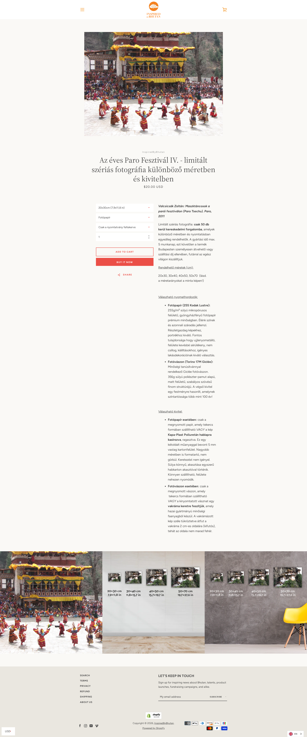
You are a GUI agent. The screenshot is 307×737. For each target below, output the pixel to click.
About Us (86, 702)
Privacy (85, 686)
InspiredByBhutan (164, 723)
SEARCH (85, 675)
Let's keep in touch (176, 676)
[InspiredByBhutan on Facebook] (80, 725)
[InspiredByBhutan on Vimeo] (96, 725)
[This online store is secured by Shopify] (153, 718)
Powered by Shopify (153, 728)
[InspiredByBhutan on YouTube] (91, 725)
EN (295, 734)
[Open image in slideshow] (153, 84)
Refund (85, 691)
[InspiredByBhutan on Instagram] (85, 725)
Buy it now (125, 262)
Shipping (86, 696)
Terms (84, 680)
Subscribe (216, 697)
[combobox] (295, 734)
